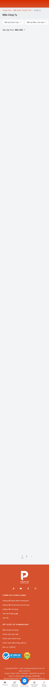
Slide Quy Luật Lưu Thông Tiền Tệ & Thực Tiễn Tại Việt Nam (35, 214)
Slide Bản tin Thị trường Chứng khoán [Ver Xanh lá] (36, 432)
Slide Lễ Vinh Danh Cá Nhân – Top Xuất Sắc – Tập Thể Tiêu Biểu (12, 325)
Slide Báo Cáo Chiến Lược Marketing (12, 361)
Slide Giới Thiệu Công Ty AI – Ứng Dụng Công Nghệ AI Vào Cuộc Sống (36, 288)
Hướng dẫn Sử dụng (10, 609)
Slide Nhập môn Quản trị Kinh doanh (12, 542)
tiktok (13, 588)
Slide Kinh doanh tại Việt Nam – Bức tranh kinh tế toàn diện (12, 469)
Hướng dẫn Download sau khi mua (16, 605)
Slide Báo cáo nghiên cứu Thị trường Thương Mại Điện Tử (35, 469)
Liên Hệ (5, 618)
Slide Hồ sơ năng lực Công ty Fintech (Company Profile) (12, 214)
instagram (35, 588)
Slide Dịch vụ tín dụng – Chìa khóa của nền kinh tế (13, 288)
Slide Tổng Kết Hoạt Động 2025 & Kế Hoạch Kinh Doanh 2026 (35, 325)
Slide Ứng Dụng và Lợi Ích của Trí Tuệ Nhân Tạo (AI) (35, 251)
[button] (20, 52)
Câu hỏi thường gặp (10, 613)
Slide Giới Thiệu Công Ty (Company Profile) (35, 61)
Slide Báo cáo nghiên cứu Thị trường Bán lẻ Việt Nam (35, 506)
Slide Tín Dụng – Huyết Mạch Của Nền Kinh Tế (13, 250)
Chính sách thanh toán (12, 638)
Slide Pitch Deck (33, 395)
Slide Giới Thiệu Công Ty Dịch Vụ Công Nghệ (35, 176)
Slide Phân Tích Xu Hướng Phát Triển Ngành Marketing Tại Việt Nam (12, 139)
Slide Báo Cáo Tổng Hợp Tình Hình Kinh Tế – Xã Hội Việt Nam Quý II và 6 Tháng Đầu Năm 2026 (13, 99)
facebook (28, 588)
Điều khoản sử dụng (10, 630)
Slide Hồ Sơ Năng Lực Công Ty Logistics (12, 61)
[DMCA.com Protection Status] (27, 659)
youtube (20, 588)
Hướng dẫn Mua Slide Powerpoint (16, 601)
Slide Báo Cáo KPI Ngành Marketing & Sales (34, 97)
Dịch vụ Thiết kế (9, 647)
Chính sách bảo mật (10, 634)
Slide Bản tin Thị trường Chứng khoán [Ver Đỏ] (13, 431)
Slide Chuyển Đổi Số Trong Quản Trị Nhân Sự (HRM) (35, 138)
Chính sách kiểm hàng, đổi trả (14, 643)
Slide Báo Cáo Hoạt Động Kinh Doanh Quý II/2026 (12, 177)
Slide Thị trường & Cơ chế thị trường (12, 505)
